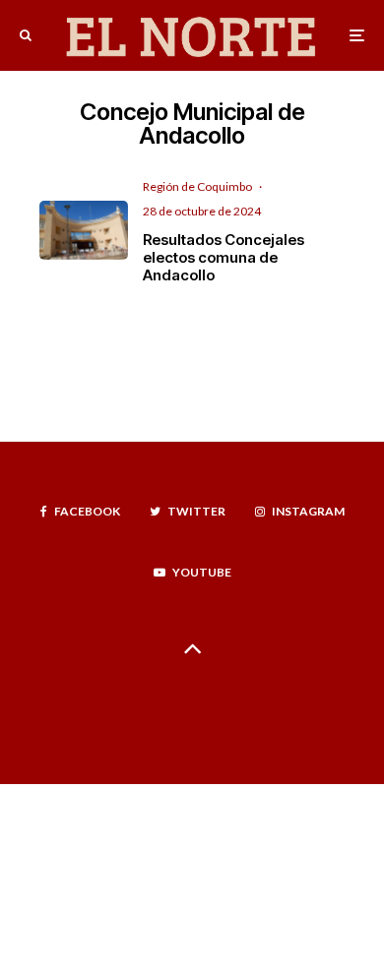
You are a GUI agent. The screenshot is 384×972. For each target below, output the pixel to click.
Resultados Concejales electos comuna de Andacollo (223, 257)
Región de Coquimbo (197, 186)
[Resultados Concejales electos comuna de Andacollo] (83, 230)
